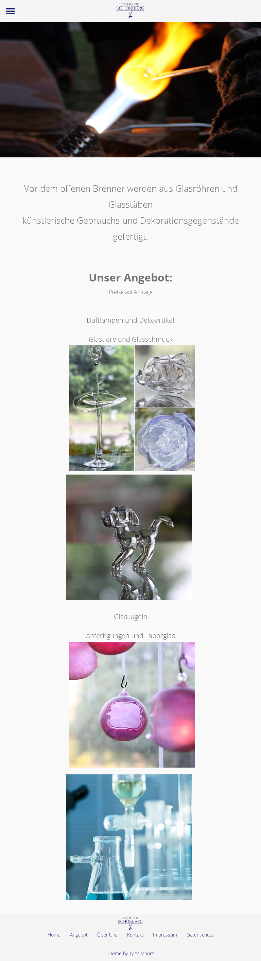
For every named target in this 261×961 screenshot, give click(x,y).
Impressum (165, 934)
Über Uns (107, 934)
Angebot (79, 934)
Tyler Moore (141, 953)
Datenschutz (200, 934)
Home (54, 934)
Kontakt (135, 934)
